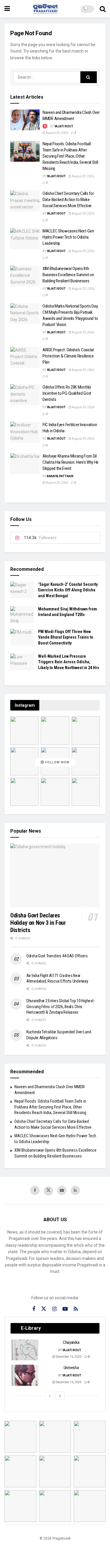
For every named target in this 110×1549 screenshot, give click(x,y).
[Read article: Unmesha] (25, 1375)
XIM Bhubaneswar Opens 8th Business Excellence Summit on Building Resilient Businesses (68, 275)
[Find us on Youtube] (62, 1190)
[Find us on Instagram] (54, 1309)
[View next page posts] (60, 1396)
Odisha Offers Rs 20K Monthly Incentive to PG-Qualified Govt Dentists (67, 393)
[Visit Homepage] (45, 9)
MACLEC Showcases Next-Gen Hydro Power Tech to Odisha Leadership (68, 237)
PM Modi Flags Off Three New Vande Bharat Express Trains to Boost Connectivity (65, 637)
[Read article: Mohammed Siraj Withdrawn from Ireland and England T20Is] (22, 614)
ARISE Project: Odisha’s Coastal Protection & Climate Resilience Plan (68, 356)
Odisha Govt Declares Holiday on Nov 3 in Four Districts (38, 923)
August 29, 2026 (56, 132)
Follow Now (57, 762)
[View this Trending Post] (45, 126)
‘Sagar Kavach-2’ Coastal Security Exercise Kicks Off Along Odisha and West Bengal (68, 590)
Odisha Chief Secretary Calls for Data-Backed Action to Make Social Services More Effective (68, 199)
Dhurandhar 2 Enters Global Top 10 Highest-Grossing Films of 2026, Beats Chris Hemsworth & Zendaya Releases (60, 1006)
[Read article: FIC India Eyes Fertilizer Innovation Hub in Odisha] (25, 432)
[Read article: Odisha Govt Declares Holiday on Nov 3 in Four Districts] (55, 875)
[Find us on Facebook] (35, 1190)
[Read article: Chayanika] (25, 1350)
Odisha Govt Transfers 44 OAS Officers (57, 956)
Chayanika (71, 1342)
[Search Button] (103, 9)
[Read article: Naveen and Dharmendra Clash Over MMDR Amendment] (25, 120)
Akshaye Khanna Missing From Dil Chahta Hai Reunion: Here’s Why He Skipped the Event (71, 462)
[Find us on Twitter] (48, 1191)
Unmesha (71, 1367)
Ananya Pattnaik (60, 476)
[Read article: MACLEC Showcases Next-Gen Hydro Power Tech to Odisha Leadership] (25, 238)
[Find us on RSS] (75, 1190)
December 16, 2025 (68, 1356)
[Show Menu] (7, 9)
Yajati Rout (63, 126)
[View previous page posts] (49, 1396)
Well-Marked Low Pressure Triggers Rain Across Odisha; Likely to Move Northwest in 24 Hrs (68, 662)
